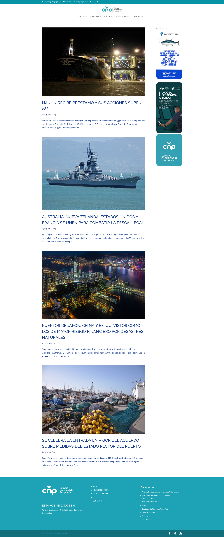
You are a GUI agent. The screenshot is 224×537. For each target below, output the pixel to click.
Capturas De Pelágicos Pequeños (155, 509)
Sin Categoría (147, 520)
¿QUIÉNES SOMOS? (100, 490)
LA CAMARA (80, 17)
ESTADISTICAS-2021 (100, 494)
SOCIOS (107, 17)
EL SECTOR (94, 17)
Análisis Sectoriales (149, 502)
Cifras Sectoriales (149, 513)
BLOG (95, 497)
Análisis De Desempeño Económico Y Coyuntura (160, 492)
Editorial (145, 516)
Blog (54, 115)
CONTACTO (139, 17)
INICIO (95, 486)
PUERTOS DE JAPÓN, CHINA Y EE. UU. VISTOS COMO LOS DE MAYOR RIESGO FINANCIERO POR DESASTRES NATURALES (93, 331)
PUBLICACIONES (122, 17)
